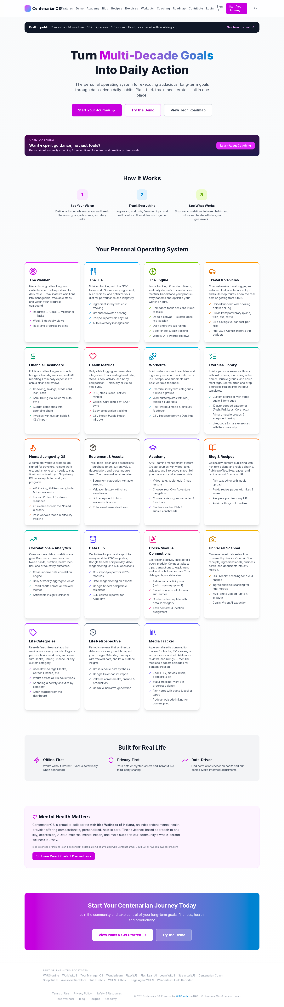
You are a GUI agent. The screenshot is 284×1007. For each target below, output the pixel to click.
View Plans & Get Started (120, 935)
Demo (80, 8)
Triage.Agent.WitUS (141, 980)
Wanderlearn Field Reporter (175, 980)
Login (210, 8)
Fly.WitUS (132, 975)
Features (67, 8)
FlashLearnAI (149, 975)
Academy (93, 8)
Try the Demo (142, 110)
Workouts (147, 8)
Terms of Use (60, 993)
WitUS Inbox (97, 980)
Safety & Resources (109, 993)
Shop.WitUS (50, 980)
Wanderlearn (114, 975)
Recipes (116, 8)
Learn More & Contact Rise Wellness (66, 856)
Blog (105, 8)
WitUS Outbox (117, 980)
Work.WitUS (69, 975)
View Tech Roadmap (188, 110)
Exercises (131, 8)
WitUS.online (51, 975)
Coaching (163, 8)
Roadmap (179, 8)
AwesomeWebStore (73, 980)
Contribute (196, 8)
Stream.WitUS (187, 975)
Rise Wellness (66, 998)
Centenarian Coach (211, 975)
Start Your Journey (235, 8)
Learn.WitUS (167, 975)
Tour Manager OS (91, 975)
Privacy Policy (83, 993)
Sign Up (220, 8)
